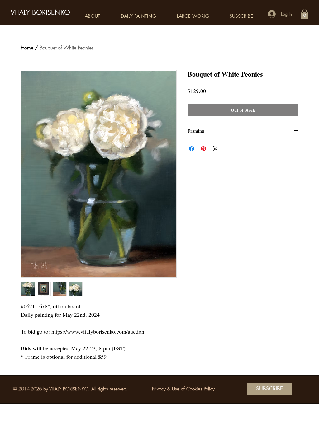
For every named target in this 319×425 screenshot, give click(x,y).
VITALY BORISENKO (40, 12)
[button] (92, 13)
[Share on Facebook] (191, 148)
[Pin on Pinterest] (203, 148)
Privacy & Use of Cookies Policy (183, 389)
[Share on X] (215, 148)
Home (27, 47)
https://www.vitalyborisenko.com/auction (97, 331)
